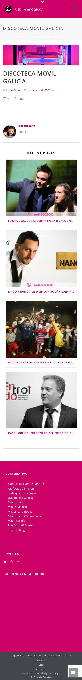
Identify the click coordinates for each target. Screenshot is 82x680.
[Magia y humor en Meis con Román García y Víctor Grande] (41, 258)
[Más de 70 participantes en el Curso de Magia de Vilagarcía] (41, 329)
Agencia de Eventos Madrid (26, 484)
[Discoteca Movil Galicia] (41, 55)
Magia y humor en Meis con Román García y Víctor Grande (42, 291)
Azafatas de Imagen (21, 488)
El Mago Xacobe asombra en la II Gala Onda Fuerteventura (42, 221)
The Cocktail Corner (21, 525)
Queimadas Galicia (20, 498)
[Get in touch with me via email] (26, 132)
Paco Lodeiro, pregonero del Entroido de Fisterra (42, 433)
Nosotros (41, 660)
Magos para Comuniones (24, 516)
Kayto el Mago (17, 530)
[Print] (23, 98)
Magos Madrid (17, 507)
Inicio (15, 36)
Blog (41, 664)
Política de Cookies (41, 677)
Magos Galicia (17, 502)
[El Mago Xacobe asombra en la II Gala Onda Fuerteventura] (41, 188)
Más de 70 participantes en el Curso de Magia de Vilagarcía (42, 362)
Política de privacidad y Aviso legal (41, 673)
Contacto (41, 669)
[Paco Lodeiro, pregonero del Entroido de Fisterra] (41, 400)
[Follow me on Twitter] (21, 132)
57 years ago (15, 561)
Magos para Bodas (20, 511)
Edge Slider (29, 36)
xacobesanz (15, 90)
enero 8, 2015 (42, 90)
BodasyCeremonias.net (23, 493)
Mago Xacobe (16, 521)
